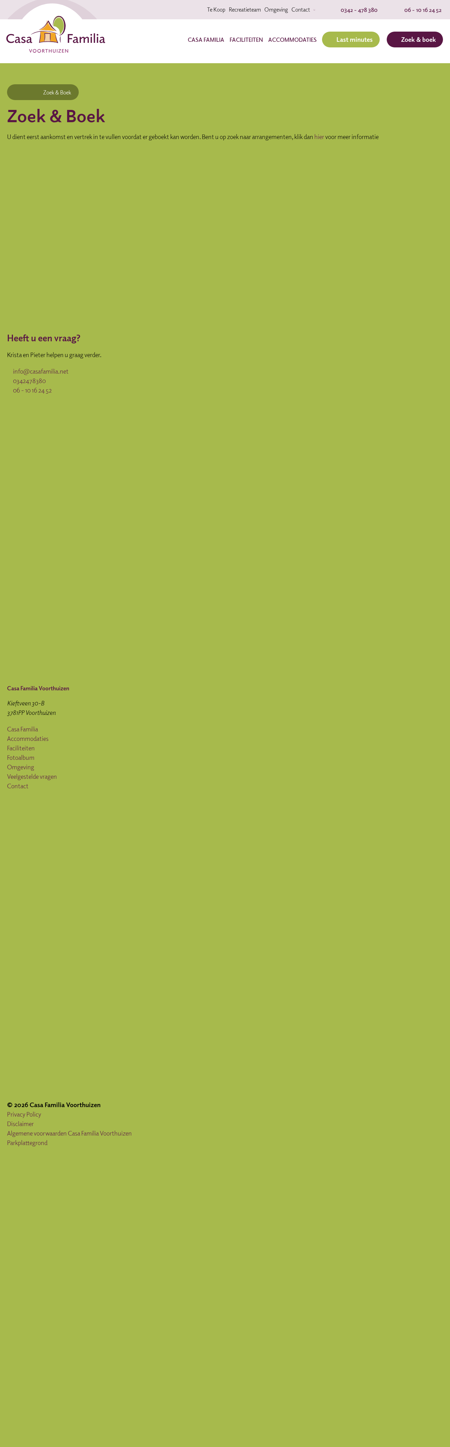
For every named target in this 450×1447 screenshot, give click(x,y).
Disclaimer (20, 1123)
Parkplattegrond (27, 1142)
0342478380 (29, 380)
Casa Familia (206, 39)
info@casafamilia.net (40, 371)
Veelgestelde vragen (32, 776)
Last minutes (354, 39)
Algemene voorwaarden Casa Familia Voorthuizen (69, 1133)
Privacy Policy (24, 1114)
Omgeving (276, 9)
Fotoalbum (20, 757)
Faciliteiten (246, 39)
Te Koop (216, 9)
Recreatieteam (245, 9)
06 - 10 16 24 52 (32, 390)
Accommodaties (28, 738)
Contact (300, 9)
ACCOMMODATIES (292, 39)
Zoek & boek (418, 39)
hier (319, 136)
